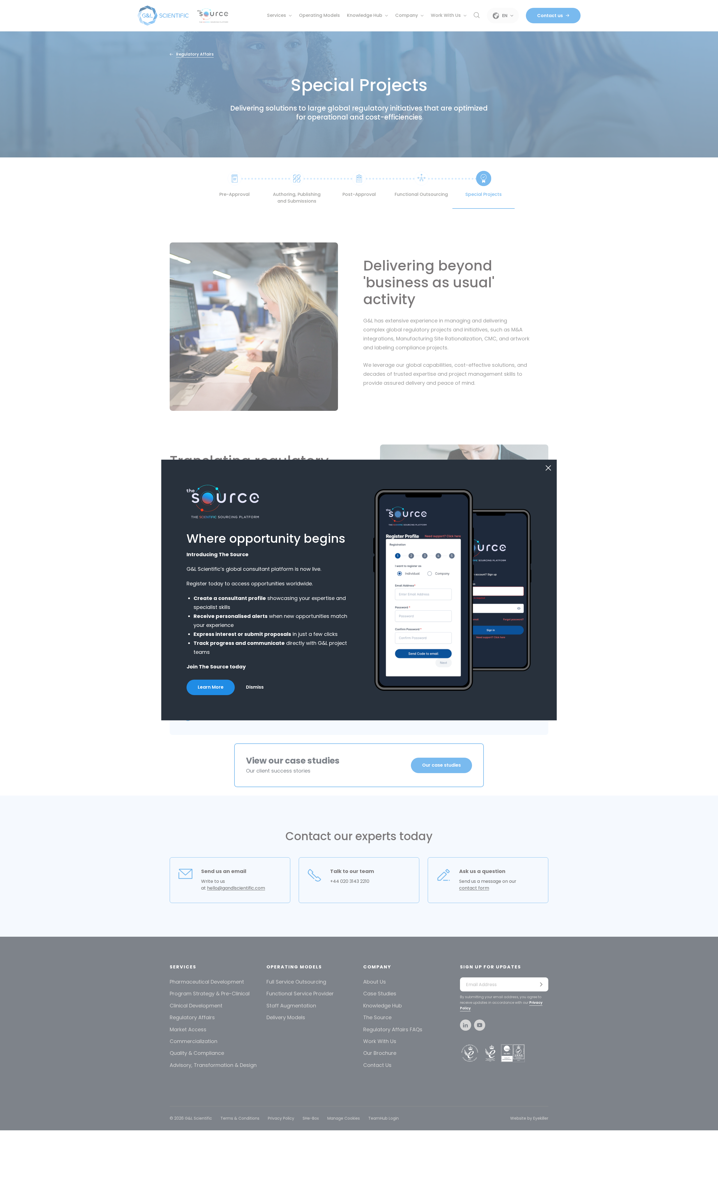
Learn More (211, 687)
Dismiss (255, 687)
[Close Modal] (548, 468)
